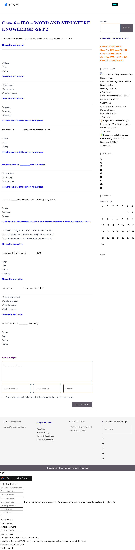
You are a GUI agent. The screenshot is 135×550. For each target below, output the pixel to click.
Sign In (21, 544)
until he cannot (10, 309)
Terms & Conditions (45, 436)
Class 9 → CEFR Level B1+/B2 (113, 57)
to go (6, 332)
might (6, 216)
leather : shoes (10, 93)
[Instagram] (101, 166)
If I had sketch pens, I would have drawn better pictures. (28, 238)
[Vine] (101, 180)
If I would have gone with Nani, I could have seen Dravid (28, 230)
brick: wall (8, 85)
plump (6, 63)
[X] (101, 159)
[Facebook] (101, 163)
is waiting (8, 177)
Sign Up (14, 544)
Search (103, 21)
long (6, 146)
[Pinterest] (101, 173)
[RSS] (101, 187)
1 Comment (105, 117)
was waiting (9, 181)
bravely (7, 115)
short (6, 138)
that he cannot (10, 305)
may (6, 208)
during (7, 273)
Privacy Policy (43, 432)
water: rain (9, 89)
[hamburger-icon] (115, 4)
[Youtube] (101, 184)
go (5, 336)
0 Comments (105, 92)
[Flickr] (101, 177)
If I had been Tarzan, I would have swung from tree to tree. (29, 234)
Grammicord (82, 468)
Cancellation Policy (45, 439)
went (6, 340)
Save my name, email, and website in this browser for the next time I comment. (39, 397)
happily (7, 107)
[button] (123, 6)
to (5, 266)
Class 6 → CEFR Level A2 (111, 46)
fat (5, 67)
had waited (9, 173)
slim (6, 71)
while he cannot (11, 301)
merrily (7, 111)
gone (6, 344)
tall (5, 142)
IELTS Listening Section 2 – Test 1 (114, 95)
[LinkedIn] (101, 170)
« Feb (102, 254)
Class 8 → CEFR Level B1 (111, 53)
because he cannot (12, 297)
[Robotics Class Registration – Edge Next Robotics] (116, 76)
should (7, 212)
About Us (41, 429)
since (6, 269)
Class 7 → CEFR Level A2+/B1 (113, 50)
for (5, 262)
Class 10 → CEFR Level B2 (112, 60)
